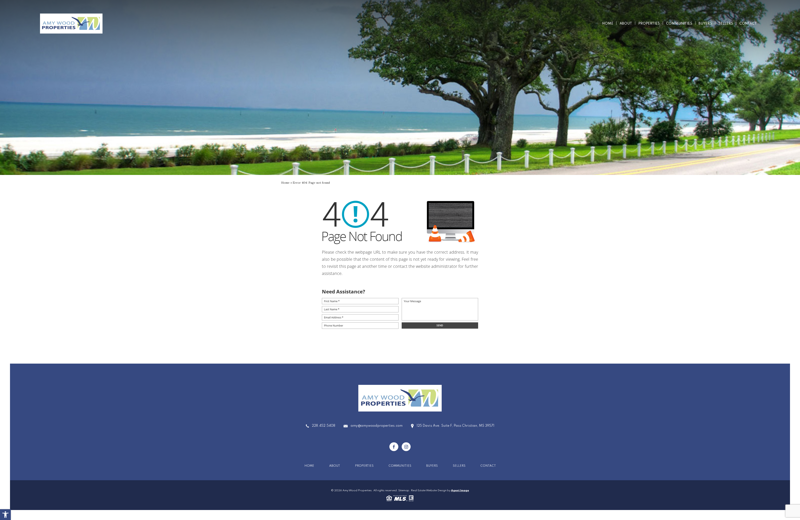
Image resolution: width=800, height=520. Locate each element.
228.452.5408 (323, 426)
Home (607, 23)
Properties (649, 23)
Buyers (705, 23)
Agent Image (460, 490)
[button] (5, 514)
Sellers (725, 23)
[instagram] (406, 446)
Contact (748, 23)
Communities (679, 23)
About (626, 23)
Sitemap (403, 490)
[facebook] (393, 446)
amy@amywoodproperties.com (376, 426)
